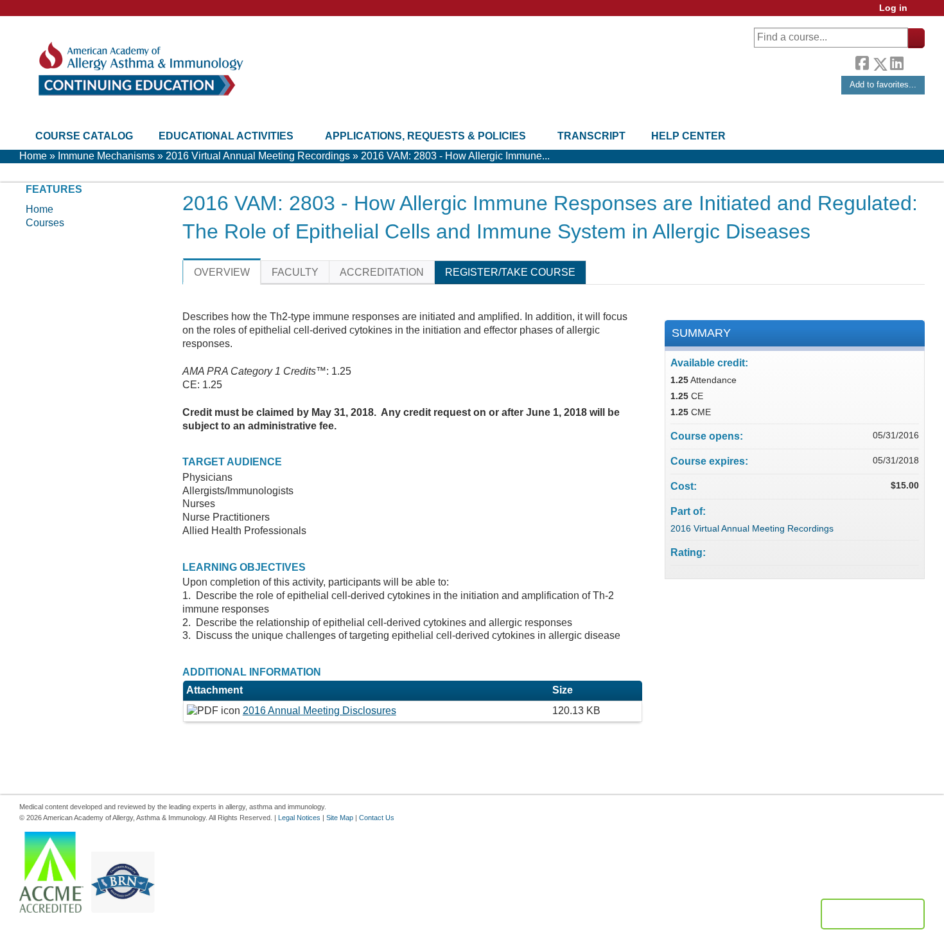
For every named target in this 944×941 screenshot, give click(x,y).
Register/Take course (510, 272)
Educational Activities (226, 135)
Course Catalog (84, 135)
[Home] (139, 69)
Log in (893, 8)
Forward (913, 60)
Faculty (295, 272)
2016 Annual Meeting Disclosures (319, 710)
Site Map (339, 817)
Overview (222, 272)
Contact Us (376, 817)
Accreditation (382, 272)
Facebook (861, 61)
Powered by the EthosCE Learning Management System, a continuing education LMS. (873, 914)
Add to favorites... (883, 84)
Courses (45, 222)
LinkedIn (896, 61)
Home (33, 155)
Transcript (591, 135)
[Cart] (921, 12)
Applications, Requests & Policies (425, 135)
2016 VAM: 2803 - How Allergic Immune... (455, 155)
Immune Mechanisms (106, 155)
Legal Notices (299, 817)
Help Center (688, 135)
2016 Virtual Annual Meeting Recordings (258, 155)
